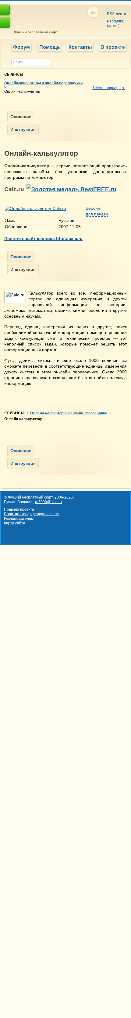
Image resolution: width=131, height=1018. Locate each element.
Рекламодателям (19, 518)
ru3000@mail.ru (48, 502)
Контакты (80, 47)
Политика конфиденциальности (31, 514)
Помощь (49, 47)
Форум (21, 47)
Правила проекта (19, 509)
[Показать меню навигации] (5, 22)
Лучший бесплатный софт (35, 32)
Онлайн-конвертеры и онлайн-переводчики (43, 83)
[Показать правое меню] (5, 10)
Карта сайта (14, 523)
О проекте (113, 47)
